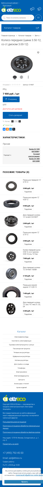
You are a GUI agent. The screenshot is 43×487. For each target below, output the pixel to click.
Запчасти (21, 380)
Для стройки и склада (21, 364)
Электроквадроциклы (21, 376)
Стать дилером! (15, 115)
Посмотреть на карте (10, 444)
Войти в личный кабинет (9, 3)
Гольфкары (21, 368)
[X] (13, 129)
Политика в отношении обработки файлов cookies (21, 432)
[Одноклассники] (7, 129)
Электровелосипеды (21, 337)
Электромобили (21, 372)
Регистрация (7, 5)
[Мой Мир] (10, 129)
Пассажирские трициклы (21, 348)
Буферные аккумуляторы (21, 356)
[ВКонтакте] (4, 129)
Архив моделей (21, 387)
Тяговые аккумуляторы (22, 352)
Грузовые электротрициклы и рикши (21, 345)
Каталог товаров (12, 28)
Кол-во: (7, 121)
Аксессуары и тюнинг (21, 383)
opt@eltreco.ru (15, 458)
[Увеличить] (21, 64)
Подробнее (28, 192)
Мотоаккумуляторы (21, 360)
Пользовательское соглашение (14, 422)
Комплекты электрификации (21, 341)
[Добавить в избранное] (38, 53)
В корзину (12, 99)
